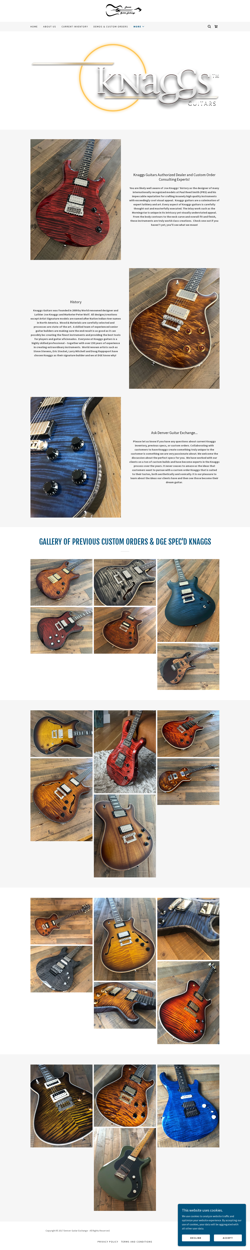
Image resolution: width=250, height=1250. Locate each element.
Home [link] (34, 26)
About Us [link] (49, 26)
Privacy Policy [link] (108, 1241)
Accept (228, 1237)
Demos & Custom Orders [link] (111, 26)
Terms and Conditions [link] (136, 1241)
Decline (195, 1237)
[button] (139, 26)
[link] (125, 10)
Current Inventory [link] (75, 26)
